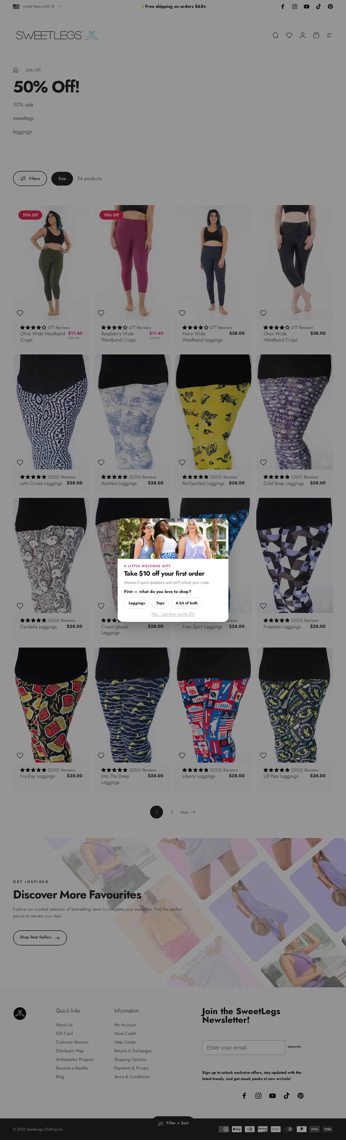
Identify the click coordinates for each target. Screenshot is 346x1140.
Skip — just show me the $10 (173, 613)
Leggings (137, 602)
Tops (160, 602)
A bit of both (187, 602)
